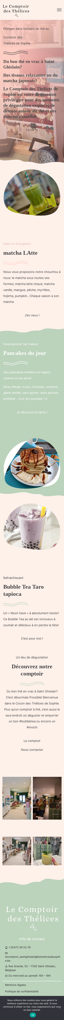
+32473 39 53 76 (19, 947)
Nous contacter (32, 749)
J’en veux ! (32, 315)
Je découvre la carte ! (32, 412)
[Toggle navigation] (59, 10)
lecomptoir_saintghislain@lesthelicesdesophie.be (32, 958)
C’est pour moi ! (32, 638)
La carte (32, 129)
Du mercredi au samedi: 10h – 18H (29, 975)
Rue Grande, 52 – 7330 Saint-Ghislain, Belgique (30, 968)
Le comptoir (32, 741)
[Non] (60, 1008)
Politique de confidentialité (21, 991)
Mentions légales (15, 984)
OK (32, 1015)
